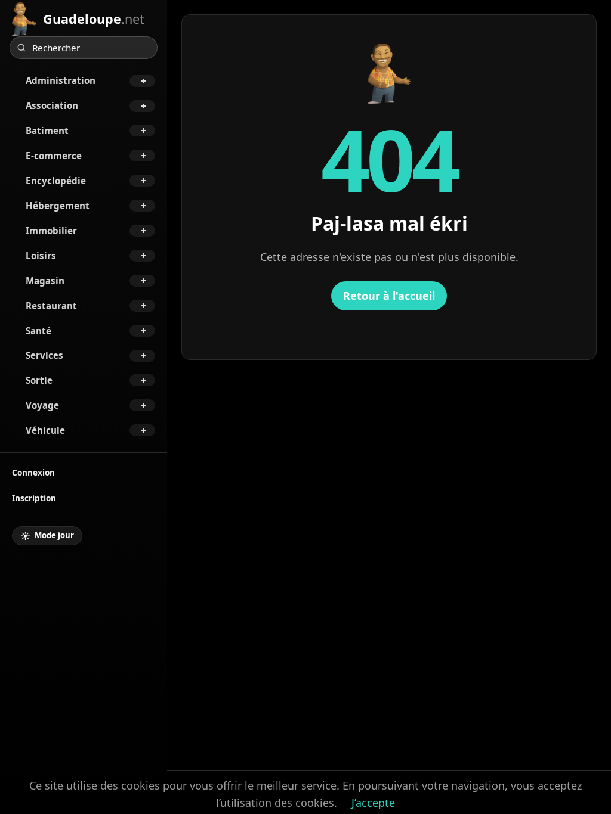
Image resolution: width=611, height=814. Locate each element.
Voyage (42, 405)
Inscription (34, 498)
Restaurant (51, 306)
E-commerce (54, 155)
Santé (38, 331)
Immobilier (51, 231)
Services (44, 355)
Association (52, 105)
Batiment (47, 130)
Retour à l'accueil (389, 295)
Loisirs (41, 256)
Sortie (39, 380)
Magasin (45, 281)
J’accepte (373, 803)
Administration (60, 80)
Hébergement (58, 206)
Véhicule (45, 430)
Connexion (33, 472)
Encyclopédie (56, 181)
